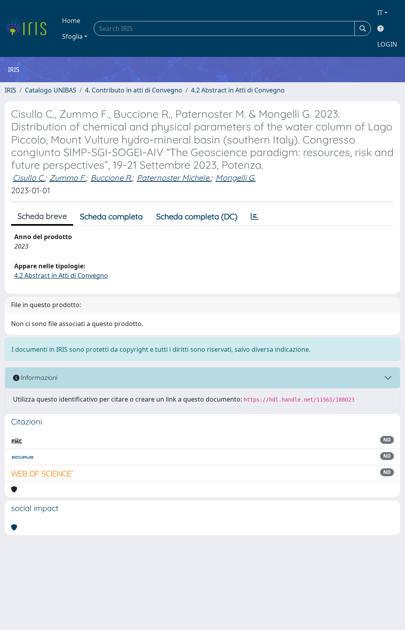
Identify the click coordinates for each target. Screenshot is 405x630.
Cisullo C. (29, 178)
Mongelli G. (235, 178)
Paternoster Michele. (174, 178)
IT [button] (380, 12)
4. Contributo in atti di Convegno (133, 90)
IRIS (10, 90)
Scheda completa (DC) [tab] (196, 216)
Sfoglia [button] (72, 36)
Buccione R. (111, 178)
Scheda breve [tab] (42, 216)
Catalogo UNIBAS (50, 90)
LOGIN (387, 44)
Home (71, 20)
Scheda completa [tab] (111, 216)
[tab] (254, 216)
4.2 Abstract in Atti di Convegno (238, 90)
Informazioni (38, 377)
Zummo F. (67, 178)
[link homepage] (29, 28)
